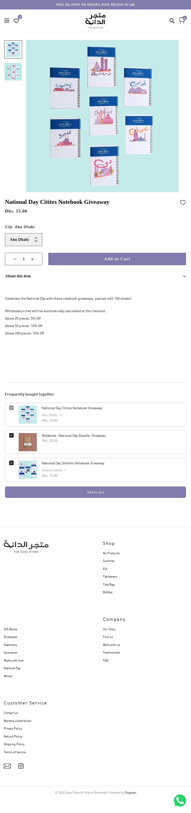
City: (20, 227)
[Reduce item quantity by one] (11, 259)
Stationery (10, 645)
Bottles (107, 592)
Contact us (11, 713)
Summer (109, 561)
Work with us (111, 645)
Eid (105, 569)
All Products (111, 553)
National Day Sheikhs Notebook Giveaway (73, 463)
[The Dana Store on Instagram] (21, 766)
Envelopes (10, 637)
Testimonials (111, 652)
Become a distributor (18, 721)
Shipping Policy (14, 744)
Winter (8, 676)
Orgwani (130, 792)
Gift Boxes (10, 629)
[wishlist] (16, 21)
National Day (12, 668)
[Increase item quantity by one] (36, 259)
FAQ (105, 660)
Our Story (109, 629)
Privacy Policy (13, 728)
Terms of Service (15, 752)
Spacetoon (10, 652)
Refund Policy (13, 736)
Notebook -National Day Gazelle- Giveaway (74, 435)
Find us (108, 637)
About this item (18, 276)
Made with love (13, 660)
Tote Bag (109, 584)
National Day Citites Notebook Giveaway (72, 408)
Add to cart (95, 492)
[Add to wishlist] (183, 201)
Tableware (110, 576)
